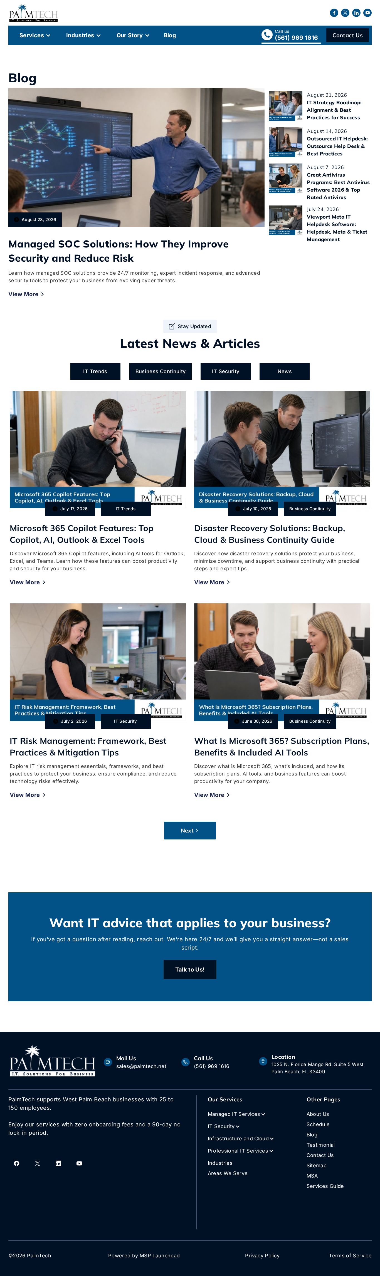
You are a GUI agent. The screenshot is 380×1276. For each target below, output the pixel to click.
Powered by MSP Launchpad (144, 1255)
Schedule (318, 1124)
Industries (80, 35)
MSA (312, 1176)
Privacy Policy (262, 1255)
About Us (318, 1114)
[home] (33, 13)
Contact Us (347, 35)
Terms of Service (350, 1255)
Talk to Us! (190, 969)
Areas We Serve (228, 1173)
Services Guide (325, 1186)
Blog (170, 35)
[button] (34, 35)
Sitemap (317, 1165)
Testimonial (321, 1145)
